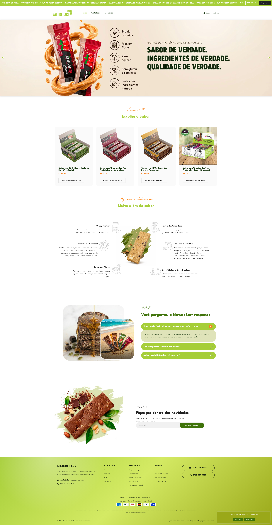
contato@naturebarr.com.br (72, 480)
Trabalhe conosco (160, 481)
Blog (105, 477)
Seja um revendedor (160, 470)
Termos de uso (134, 481)
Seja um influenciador (161, 473)
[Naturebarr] (62, 13)
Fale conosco (108, 481)
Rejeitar (249, 519)
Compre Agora (265, 3)
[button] (269, 58)
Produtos (107, 473)
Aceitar (238, 519)
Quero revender (200, 468)
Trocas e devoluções (135, 477)
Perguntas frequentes (136, 470)
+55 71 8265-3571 (67, 484)
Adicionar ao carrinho (71, 180)
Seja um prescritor (160, 477)
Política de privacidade (136, 485)
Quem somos (108, 470)
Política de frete (134, 473)
